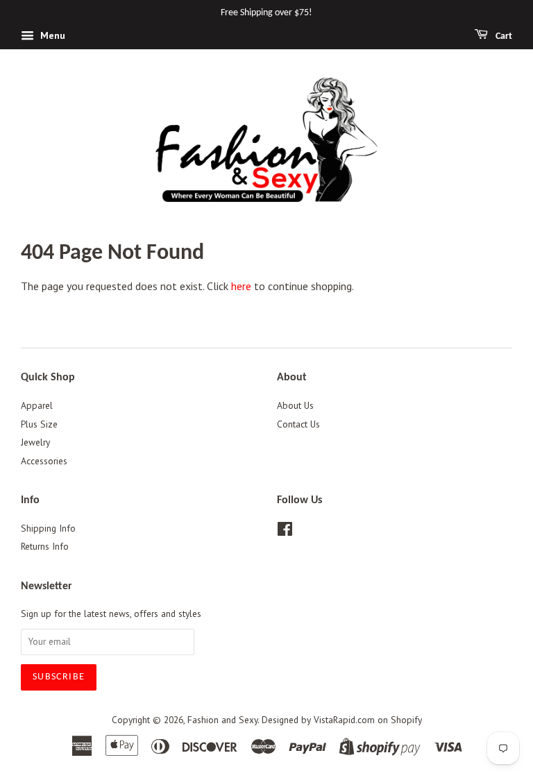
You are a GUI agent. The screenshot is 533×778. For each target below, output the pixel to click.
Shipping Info (48, 528)
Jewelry (35, 442)
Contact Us (298, 424)
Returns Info (45, 546)
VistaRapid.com (344, 719)
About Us (295, 405)
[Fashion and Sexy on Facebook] (285, 531)
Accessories (44, 461)
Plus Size (39, 424)
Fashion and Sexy (222, 719)
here (241, 286)
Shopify (406, 719)
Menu (51, 35)
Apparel (37, 405)
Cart (502, 36)
